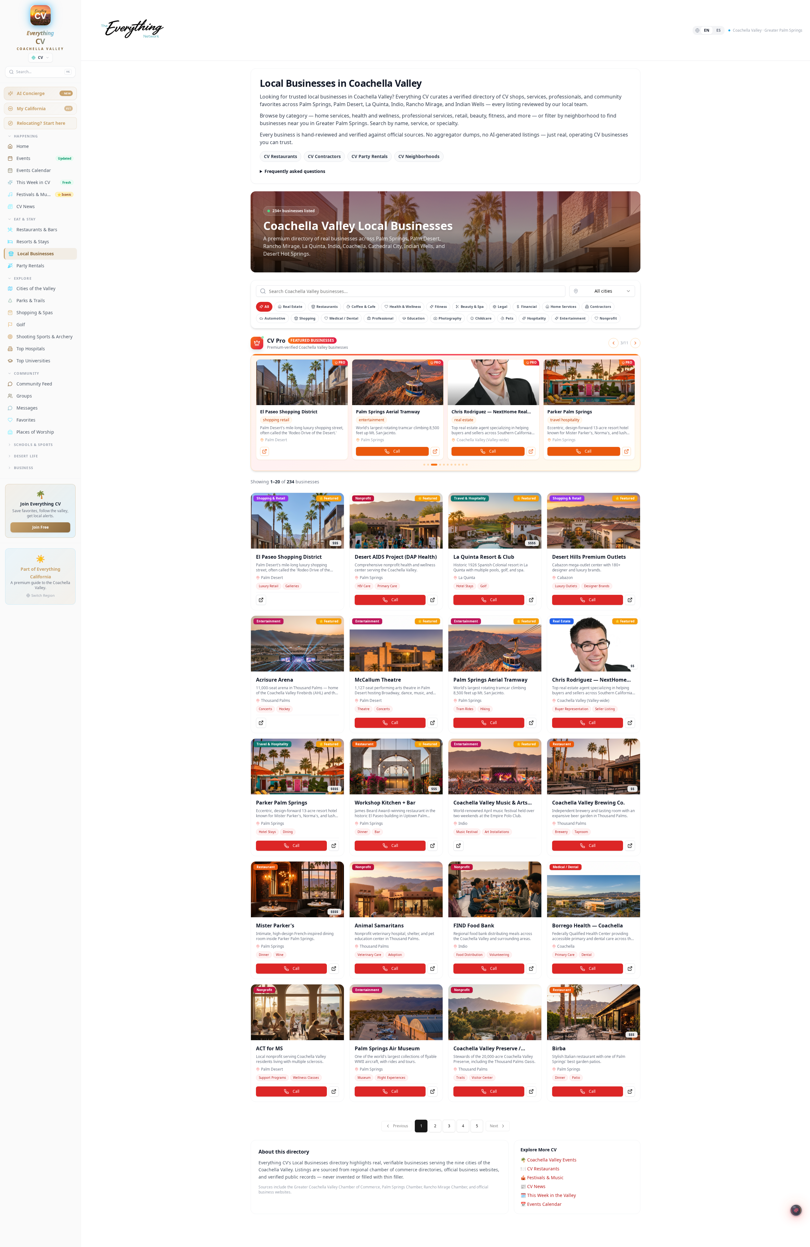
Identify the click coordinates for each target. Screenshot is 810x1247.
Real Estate (292, 306)
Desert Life (26, 456)
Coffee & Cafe (364, 306)
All (267, 306)
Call (301, 451)
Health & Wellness (405, 306)
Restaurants (327, 306)
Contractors (600, 306)
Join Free (40, 527)
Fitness (441, 306)
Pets (509, 318)
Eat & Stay (25, 219)
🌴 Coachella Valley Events (548, 1160)
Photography (450, 318)
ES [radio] (718, 30)
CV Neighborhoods (418, 156)
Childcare (483, 318)
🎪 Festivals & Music (542, 1177)
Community (26, 373)
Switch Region (43, 595)
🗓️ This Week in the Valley (548, 1195)
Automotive (275, 318)
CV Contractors (324, 156)
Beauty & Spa (472, 306)
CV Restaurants (280, 156)
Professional (382, 318)
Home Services (563, 306)
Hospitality (536, 318)
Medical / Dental (343, 318)
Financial (529, 306)
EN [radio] (706, 30)
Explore (23, 278)
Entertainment (573, 318)
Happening (26, 136)
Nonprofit (608, 318)
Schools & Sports (33, 444)
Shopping (307, 318)
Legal (502, 306)
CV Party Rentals (370, 156)
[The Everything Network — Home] (131, 30)
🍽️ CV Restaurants (539, 1169)
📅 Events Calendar (541, 1204)
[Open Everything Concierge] (796, 1210)
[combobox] (602, 291)
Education (416, 318)
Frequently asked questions (295, 171)
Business (23, 467)
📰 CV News (532, 1186)
